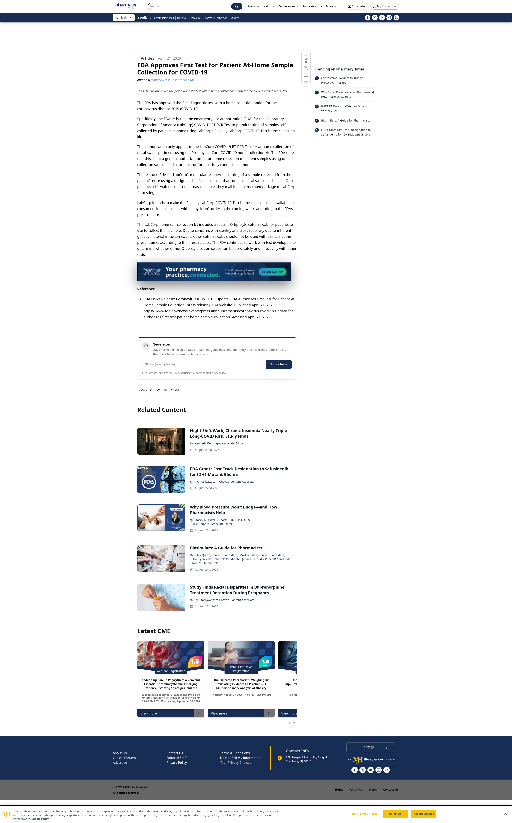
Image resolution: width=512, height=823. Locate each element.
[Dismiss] (286, 267)
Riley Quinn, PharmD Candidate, (216, 555)
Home (339, 789)
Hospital (181, 18)
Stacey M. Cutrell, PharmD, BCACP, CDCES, (223, 520)
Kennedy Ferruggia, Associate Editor (219, 443)
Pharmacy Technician (215, 18)
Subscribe (277, 364)
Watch (267, 6)
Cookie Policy (40, 819)
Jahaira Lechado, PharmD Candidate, (266, 559)
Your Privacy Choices (235, 762)
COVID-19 (145, 389)
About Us (120, 753)
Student (235, 18)
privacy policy (217, 373)
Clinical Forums (124, 758)
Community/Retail (164, 18)
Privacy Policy (176, 762)
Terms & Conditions (235, 753)
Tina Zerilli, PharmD (205, 563)
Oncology (195, 18)
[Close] (505, 813)
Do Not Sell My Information (240, 758)
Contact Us (174, 753)
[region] (256, 814)
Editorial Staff (176, 758)
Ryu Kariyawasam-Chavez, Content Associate (224, 481)
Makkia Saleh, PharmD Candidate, (262, 555)
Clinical (121, 17)
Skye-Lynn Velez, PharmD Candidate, (216, 559)
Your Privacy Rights (364, 813)
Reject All (395, 813)
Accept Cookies (424, 813)
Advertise (120, 762)
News (373, 789)
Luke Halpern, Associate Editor (212, 524)
